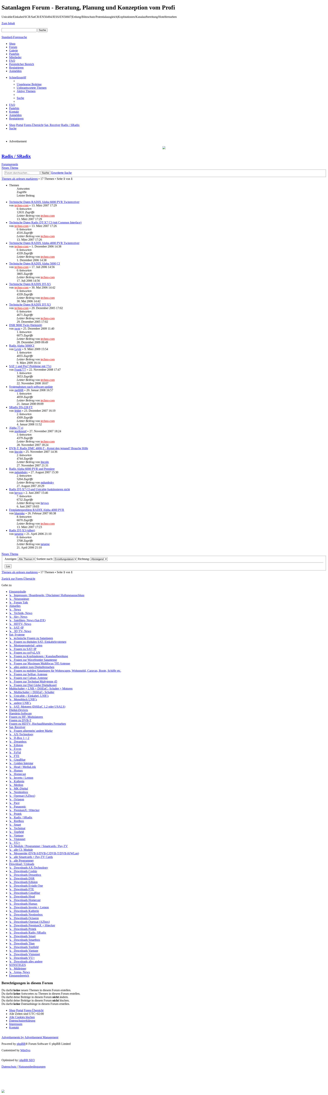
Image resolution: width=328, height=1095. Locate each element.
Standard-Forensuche (14, 37)
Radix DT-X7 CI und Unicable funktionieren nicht (39, 489)
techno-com (21, 205)
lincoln (18, 451)
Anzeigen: (11, 559)
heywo (18, 492)
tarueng (18, 533)
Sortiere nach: (45, 559)
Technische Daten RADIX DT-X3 (30, 304)
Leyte (17, 349)
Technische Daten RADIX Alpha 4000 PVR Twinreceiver (44, 243)
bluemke (19, 513)
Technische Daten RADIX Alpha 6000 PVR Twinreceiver (44, 202)
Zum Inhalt (8, 23)
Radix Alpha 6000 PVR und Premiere (32, 468)
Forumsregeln (10, 164)
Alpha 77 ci (16, 427)
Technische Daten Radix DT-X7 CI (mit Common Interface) (45, 222)
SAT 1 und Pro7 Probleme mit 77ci (30, 366)
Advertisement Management (41, 1037)
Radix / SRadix (16, 156)
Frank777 (20, 369)
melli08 (18, 390)
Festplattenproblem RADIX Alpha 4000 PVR (36, 509)
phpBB (21, 1043)
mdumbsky (21, 472)
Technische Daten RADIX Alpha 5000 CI (34, 263)
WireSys (25, 1050)
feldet (17, 410)
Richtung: (84, 559)
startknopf (20, 431)
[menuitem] (29, 84)
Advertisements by (13, 1037)
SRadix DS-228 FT (21, 407)
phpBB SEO (27, 1060)
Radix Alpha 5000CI (21, 345)
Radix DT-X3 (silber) (22, 530)
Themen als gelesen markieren (20, 178)
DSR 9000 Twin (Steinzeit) (25, 325)
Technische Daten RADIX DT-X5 (30, 284)
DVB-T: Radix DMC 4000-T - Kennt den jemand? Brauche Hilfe (48, 448)
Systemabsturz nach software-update (31, 386)
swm (17, 328)
